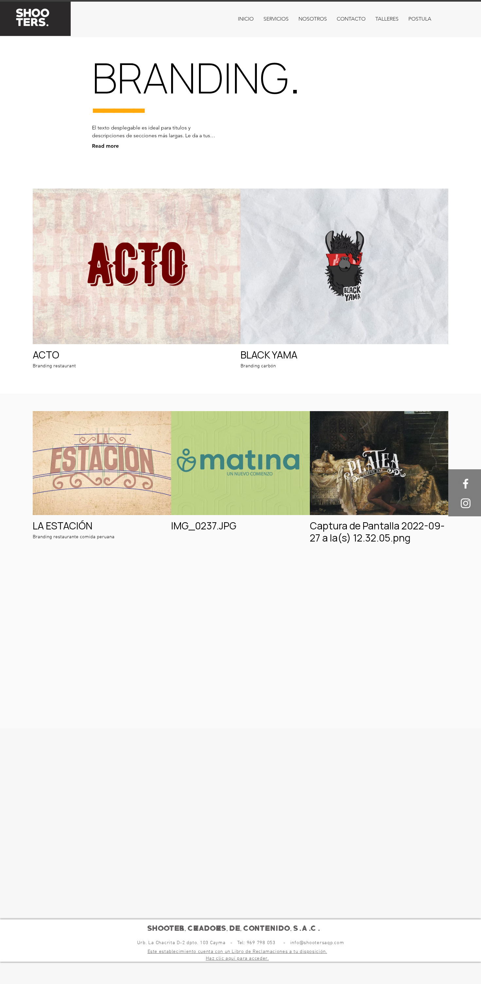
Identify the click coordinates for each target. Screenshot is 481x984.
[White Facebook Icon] (465, 483)
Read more (105, 146)
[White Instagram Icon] (465, 503)
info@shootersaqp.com (317, 943)
